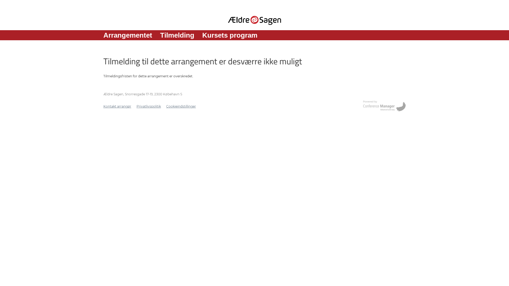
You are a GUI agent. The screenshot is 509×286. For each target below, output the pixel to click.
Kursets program (229, 35)
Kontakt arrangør (117, 106)
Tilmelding (177, 35)
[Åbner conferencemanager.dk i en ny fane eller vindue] (384, 106)
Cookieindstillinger (181, 106)
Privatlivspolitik (149, 106)
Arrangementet (127, 35)
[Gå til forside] (254, 20)
